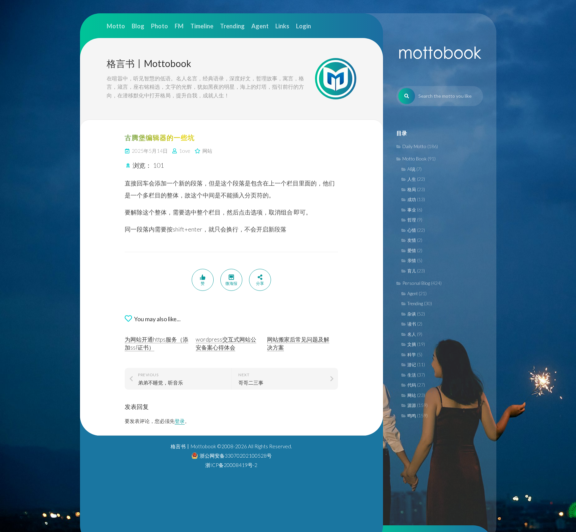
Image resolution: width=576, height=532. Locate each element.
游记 (411, 364)
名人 (411, 334)
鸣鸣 (411, 415)
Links (282, 26)
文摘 (411, 344)
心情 (411, 230)
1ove (184, 151)
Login (303, 26)
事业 (411, 209)
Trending (415, 303)
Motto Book (414, 158)
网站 (411, 395)
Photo (159, 26)
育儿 (411, 271)
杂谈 (411, 314)
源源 (411, 405)
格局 (411, 189)
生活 (411, 375)
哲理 (411, 219)
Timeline (201, 26)
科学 (411, 354)
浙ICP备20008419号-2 (231, 465)
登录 (180, 421)
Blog (138, 26)
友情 (411, 240)
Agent (412, 293)
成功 (411, 199)
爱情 (411, 250)
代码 (411, 385)
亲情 (411, 260)
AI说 (411, 169)
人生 (411, 179)
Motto (116, 26)
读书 (411, 324)
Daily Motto (414, 146)
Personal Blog (416, 283)
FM (179, 26)
